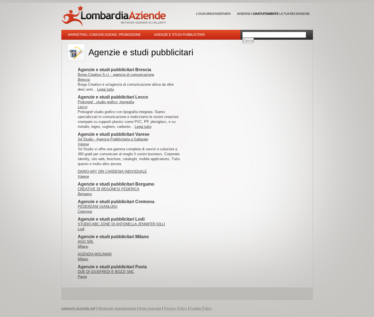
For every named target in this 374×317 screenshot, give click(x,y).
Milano (83, 246)
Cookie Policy (201, 308)
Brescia (84, 79)
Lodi (81, 229)
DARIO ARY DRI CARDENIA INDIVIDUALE (112, 171)
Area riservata (150, 308)
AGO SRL (86, 242)
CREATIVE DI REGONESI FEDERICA (108, 189)
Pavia (82, 277)
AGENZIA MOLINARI (95, 254)
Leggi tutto (105, 89)
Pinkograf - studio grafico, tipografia (106, 102)
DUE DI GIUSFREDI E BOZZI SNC (106, 272)
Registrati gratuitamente (117, 308)
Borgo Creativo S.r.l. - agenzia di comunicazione (116, 75)
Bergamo (85, 194)
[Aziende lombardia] (113, 16)
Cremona (85, 211)
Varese (83, 144)
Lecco (82, 107)
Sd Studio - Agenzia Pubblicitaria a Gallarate (113, 139)
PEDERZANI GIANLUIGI (97, 206)
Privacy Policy (175, 308)
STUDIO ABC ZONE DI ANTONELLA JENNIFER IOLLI (121, 224)
